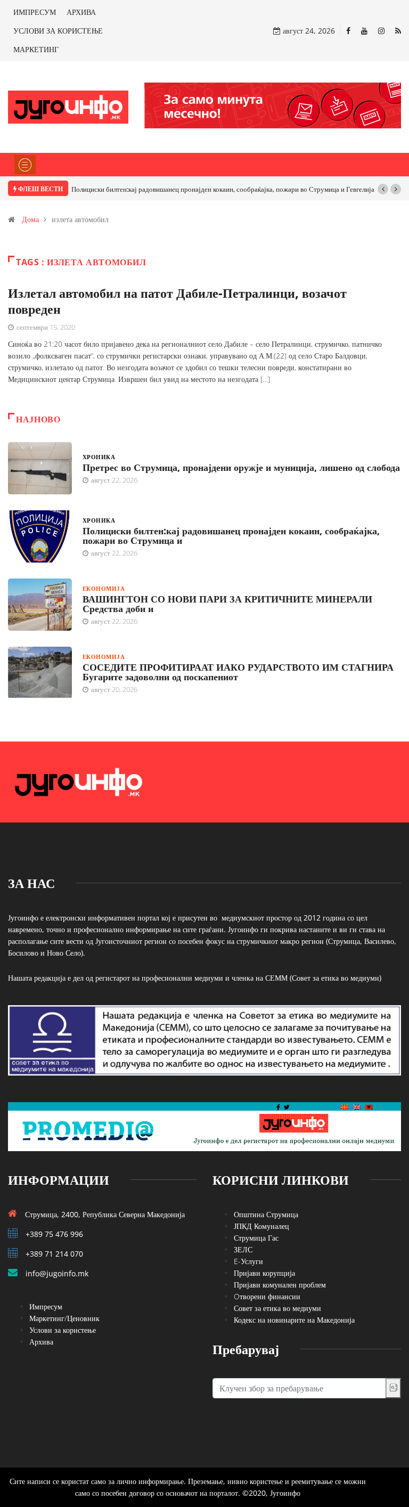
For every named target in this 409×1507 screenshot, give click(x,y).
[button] (383, 189)
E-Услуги (248, 1261)
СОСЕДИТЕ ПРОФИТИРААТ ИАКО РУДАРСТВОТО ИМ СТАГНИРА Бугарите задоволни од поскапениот (238, 672)
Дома (30, 219)
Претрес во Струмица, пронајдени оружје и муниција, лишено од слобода (241, 467)
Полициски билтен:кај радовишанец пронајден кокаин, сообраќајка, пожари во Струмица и (231, 535)
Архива (41, 1342)
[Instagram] (381, 31)
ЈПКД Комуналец (261, 1226)
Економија (104, 588)
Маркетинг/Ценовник (64, 1318)
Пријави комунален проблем (280, 1285)
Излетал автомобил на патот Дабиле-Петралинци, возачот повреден (177, 300)
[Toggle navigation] (25, 164)
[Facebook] (348, 31)
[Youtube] (364, 31)
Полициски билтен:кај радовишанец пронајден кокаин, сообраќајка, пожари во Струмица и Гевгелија (222, 189)
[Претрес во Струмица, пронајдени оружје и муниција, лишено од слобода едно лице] (40, 468)
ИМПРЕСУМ (34, 12)
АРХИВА (81, 12)
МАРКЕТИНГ (36, 49)
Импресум (45, 1306)
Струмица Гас (256, 1238)
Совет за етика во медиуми (277, 1308)
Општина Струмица (266, 1214)
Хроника (99, 457)
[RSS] (398, 31)
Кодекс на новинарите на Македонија (294, 1320)
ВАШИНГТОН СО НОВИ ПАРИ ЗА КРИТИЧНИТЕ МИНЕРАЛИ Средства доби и (227, 603)
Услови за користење (62, 1330)
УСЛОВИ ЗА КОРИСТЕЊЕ (58, 31)
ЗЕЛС (243, 1249)
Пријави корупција (264, 1273)
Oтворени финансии (267, 1296)
